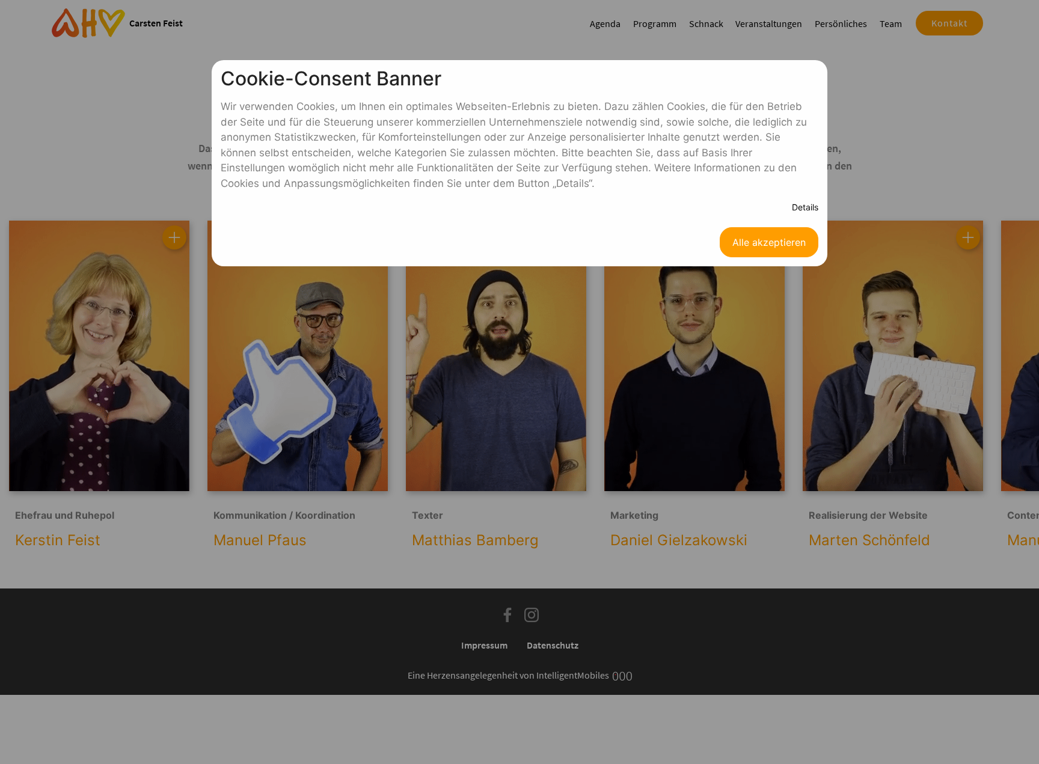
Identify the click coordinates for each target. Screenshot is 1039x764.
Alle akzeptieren (769, 242)
